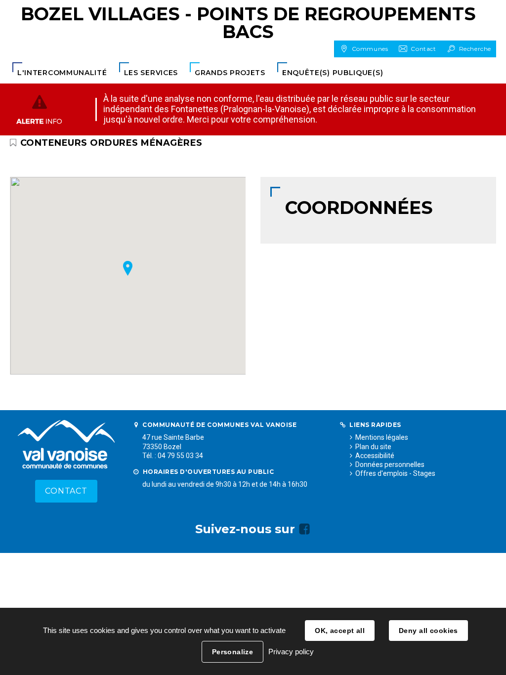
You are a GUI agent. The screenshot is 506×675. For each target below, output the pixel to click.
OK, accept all (340, 630)
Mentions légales (381, 437)
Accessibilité (374, 456)
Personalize (232, 652)
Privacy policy (291, 651)
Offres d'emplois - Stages (395, 473)
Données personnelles (389, 464)
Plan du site (373, 447)
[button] (62, 73)
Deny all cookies (428, 630)
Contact (66, 491)
